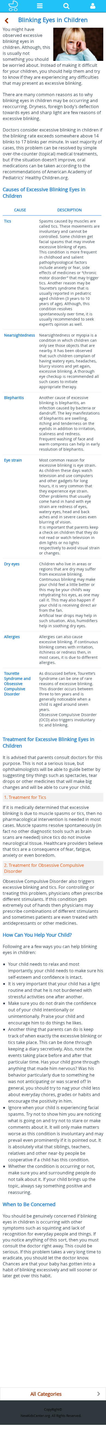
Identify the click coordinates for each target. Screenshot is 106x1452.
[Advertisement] (53, 1334)
